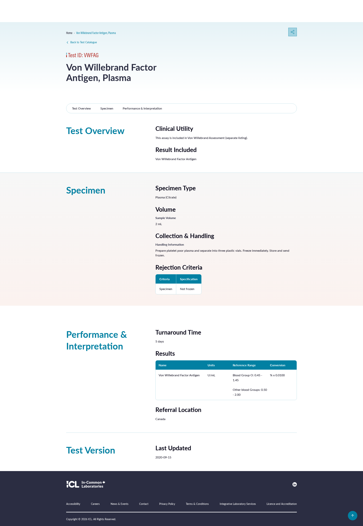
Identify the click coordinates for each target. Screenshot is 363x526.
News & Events (119, 504)
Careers (95, 504)
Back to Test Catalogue (83, 42)
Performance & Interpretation (142, 108)
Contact (143, 504)
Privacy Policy (167, 504)
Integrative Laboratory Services (238, 504)
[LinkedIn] (294, 484)
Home (69, 33)
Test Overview (81, 108)
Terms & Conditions (197, 504)
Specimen (106, 108)
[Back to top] (352, 515)
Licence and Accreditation (282, 504)
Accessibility (73, 504)
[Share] (292, 32)
